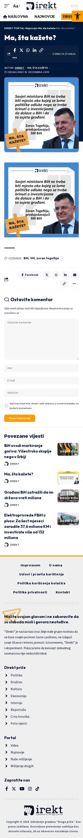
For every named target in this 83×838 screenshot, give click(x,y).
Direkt (19, 67)
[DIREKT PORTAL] (41, 6)
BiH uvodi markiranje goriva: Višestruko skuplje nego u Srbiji (28, 451)
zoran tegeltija (47, 258)
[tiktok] (37, 789)
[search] (63, 6)
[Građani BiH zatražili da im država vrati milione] (68, 496)
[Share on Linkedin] (34, 50)
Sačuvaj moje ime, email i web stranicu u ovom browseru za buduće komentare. (44, 405)
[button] (77, 16)
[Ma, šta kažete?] (68, 477)
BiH (26, 258)
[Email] (75, 274)
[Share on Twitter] (21, 50)
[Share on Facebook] (15, 50)
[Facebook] (6, 788)
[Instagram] (30, 788)
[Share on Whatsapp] (28, 50)
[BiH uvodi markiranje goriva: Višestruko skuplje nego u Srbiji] (68, 449)
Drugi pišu (69, 451)
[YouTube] (22, 788)
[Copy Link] (41, 50)
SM (32, 258)
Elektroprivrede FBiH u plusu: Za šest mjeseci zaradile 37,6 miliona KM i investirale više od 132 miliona (27, 526)
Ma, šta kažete (37, 67)
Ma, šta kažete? (18, 474)
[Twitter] (14, 788)
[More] (15, 57)
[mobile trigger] (7, 6)
